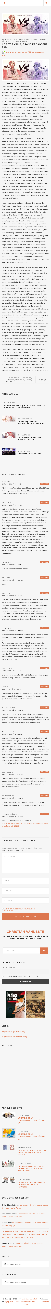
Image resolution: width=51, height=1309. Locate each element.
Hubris (28, 380)
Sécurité (5, 41)
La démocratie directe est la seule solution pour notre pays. (32, 1168)
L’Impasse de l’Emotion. (30, 453)
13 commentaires (20, 41)
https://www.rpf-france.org (13, 1032)
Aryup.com (9, 1302)
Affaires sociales (24, 39)
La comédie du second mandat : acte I (29, 438)
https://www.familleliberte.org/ (15, 1037)
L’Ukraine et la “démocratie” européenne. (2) (31, 1120)
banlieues (8, 378)
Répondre (44, 484)
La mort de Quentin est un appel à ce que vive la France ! (32, 1152)
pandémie (8, 382)
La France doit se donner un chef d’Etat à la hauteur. (31, 1184)
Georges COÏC (8, 814)
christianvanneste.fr (30, 1299)
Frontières (9, 380)
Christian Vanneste (25, 932)
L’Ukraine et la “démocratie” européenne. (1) (31, 1136)
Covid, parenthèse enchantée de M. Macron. (31, 422)
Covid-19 (18, 378)
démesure (27, 378)
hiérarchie (19, 380)
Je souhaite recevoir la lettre (21, 977)
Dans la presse (39, 39)
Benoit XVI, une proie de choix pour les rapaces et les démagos (24, 406)
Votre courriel (10, 968)
